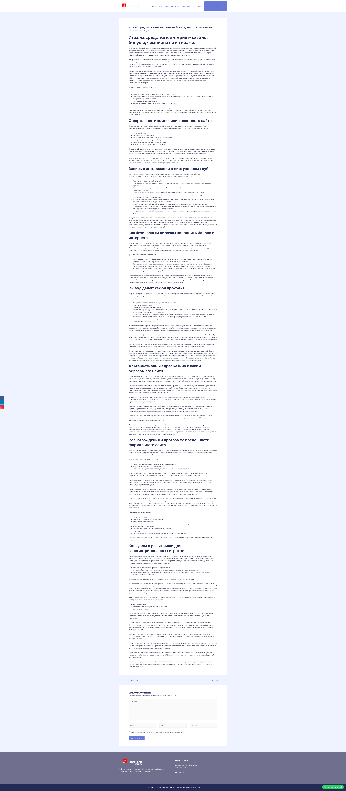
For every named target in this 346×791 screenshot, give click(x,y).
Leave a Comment (135, 31)
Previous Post (132, 680)
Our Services (175, 6)
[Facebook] (176, 772)
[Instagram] (180, 772)
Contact (200, 6)
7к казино (165, 71)
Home (154, 6)
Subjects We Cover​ (188, 6)
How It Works (163, 6)
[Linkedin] (183, 772)
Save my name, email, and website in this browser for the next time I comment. (157, 732)
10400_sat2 (145, 31)
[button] (333, 787)
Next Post (215, 680)
